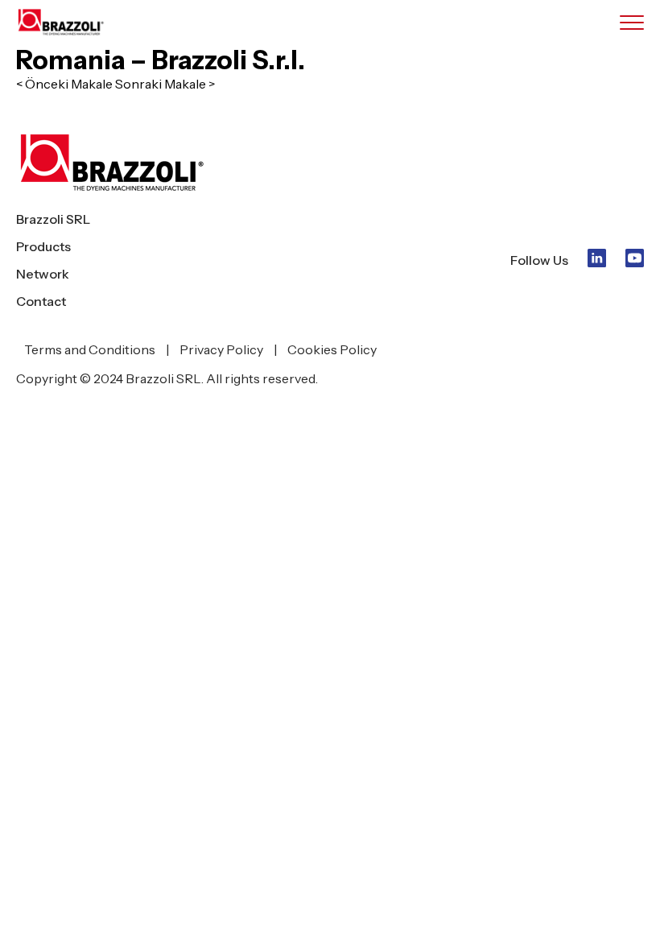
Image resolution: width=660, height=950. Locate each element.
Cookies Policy (332, 349)
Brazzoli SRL (53, 219)
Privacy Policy (221, 349)
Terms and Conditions (89, 349)
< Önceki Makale (64, 84)
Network (42, 274)
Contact (41, 301)
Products (43, 246)
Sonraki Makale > (165, 84)
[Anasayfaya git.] (72, 22)
